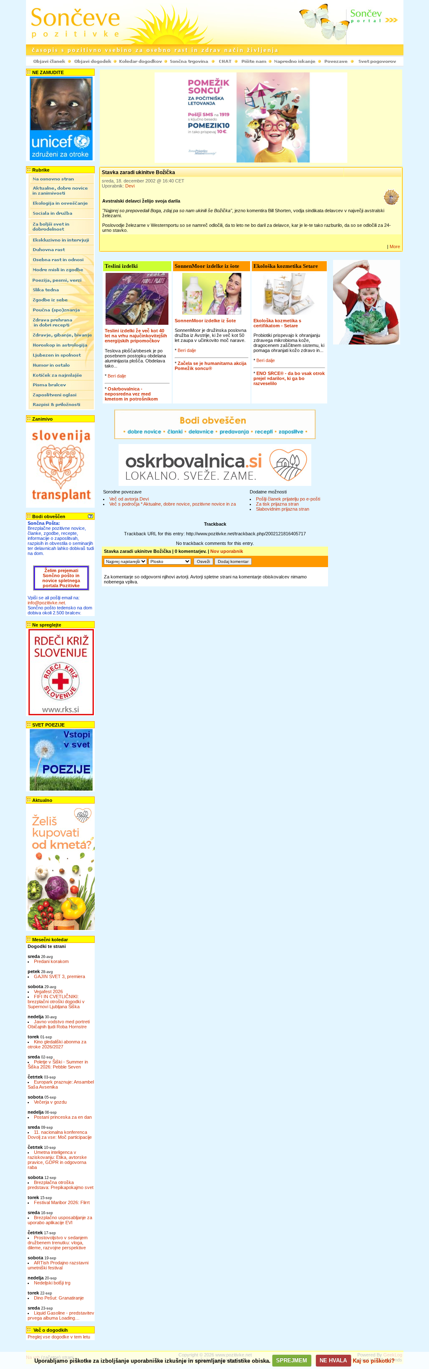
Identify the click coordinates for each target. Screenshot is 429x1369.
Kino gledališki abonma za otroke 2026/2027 (57, 1044)
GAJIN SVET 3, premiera (59, 976)
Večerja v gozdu (50, 1101)
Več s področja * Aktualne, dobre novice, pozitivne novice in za (172, 503)
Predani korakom (51, 961)
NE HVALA (333, 1360)
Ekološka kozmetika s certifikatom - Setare (277, 323)
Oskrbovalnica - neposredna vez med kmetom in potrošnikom (131, 393)
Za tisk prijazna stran (277, 503)
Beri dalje (117, 375)
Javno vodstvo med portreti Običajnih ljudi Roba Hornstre (59, 1024)
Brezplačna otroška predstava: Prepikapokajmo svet (60, 1185)
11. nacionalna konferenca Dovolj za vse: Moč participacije (60, 1135)
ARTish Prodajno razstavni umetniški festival (58, 1265)
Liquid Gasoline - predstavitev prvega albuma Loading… (61, 1315)
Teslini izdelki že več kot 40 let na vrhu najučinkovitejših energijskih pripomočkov (136, 335)
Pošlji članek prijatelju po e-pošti (288, 498)
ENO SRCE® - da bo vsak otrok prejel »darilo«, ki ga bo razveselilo (289, 378)
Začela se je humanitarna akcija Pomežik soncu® (210, 366)
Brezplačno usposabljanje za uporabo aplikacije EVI (60, 1220)
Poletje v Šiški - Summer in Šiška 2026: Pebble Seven (58, 1064)
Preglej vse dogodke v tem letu (59, 1336)
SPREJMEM (291, 1360)
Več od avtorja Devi (129, 498)
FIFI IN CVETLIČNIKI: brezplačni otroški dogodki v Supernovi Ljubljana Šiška (56, 1001)
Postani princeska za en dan (63, 1117)
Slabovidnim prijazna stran (282, 508)
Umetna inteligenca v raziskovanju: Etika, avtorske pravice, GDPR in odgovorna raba (57, 1160)
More (395, 246)
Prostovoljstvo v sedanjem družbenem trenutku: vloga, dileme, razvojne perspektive (58, 1242)
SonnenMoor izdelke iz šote (205, 320)
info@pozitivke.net (46, 602)
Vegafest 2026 (48, 991)
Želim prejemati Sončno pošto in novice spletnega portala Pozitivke (61, 578)
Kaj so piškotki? (374, 1360)
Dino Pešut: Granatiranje (59, 1297)
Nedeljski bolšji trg (52, 1282)
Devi (129, 185)
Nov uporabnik (226, 551)
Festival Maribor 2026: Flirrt (62, 1202)
